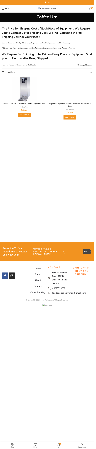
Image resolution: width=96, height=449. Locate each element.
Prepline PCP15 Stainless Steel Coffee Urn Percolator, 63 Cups (69, 105)
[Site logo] (47, 8)
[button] (24, 115)
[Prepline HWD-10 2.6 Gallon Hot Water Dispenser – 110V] (24, 89)
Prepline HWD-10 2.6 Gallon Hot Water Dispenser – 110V (24, 103)
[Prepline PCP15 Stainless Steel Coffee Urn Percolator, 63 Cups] (70, 89)
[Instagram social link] (48, 2)
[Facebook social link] (45, 2)
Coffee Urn (24, 107)
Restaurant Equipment (17, 65)
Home (4, 65)
